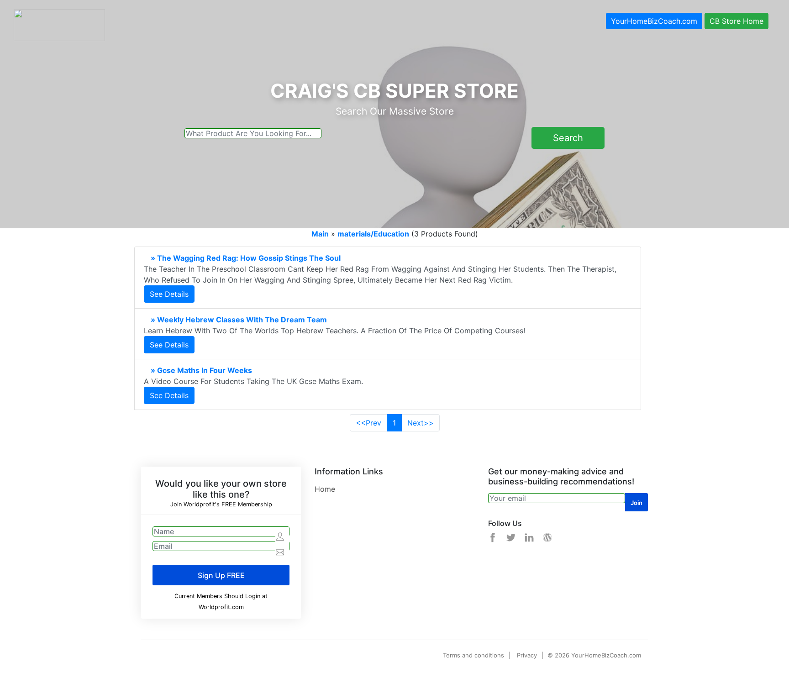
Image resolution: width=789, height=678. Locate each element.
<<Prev (368, 422)
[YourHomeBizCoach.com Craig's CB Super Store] (59, 24)
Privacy (527, 655)
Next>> (420, 422)
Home (325, 489)
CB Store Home (736, 21)
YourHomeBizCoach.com (654, 21)
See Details (169, 294)
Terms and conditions (473, 655)
